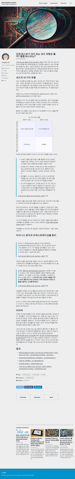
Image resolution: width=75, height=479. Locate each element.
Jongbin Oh (5, 62)
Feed (4, 472)
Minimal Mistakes (30, 475)
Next (51, 397)
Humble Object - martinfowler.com (31, 363)
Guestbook (54, 3)
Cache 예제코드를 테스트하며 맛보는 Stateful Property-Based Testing (66, 441)
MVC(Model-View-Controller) (26, 335)
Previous (23, 397)
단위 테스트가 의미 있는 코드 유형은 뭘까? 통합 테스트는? (36, 55)
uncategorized (29, 377)
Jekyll (23, 475)
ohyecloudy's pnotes (8, 3)
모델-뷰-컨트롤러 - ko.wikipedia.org (31, 361)
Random (63, 3)
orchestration (35, 374)
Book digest (43, 3)
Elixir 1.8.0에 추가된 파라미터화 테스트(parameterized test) (22, 438)
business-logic (26, 374)
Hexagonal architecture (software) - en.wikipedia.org (37, 358)
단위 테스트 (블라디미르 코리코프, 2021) (30, 62)
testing (43, 374)
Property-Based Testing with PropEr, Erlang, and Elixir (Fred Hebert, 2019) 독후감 (37, 441)
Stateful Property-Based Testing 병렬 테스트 (52, 440)
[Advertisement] (45, 414)
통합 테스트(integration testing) (33, 271)
